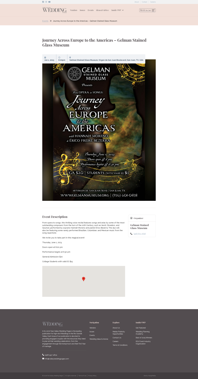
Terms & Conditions (120, 345)
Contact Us (117, 338)
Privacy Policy (92, 375)
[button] (83, 279)
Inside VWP (116, 10)
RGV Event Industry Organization (143, 342)
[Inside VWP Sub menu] (123, 10)
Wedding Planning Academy (143, 333)
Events (91, 10)
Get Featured (141, 328)
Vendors (73, 10)
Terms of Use (82, 375)
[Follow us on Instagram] (46, 2)
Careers (153, 2)
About (137, 2)
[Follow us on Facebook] (43, 2)
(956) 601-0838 (140, 234)
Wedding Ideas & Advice (99, 339)
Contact (144, 2)
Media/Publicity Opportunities (119, 333)
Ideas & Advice (102, 10)
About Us (116, 328)
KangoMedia (152, 375)
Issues (82, 10)
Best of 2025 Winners (144, 338)
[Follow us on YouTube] (49, 2)
